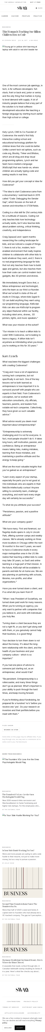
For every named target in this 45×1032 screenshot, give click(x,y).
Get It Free (35, 2)
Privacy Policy (31, 1001)
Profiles (26, 16)
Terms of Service (11, 1007)
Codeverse (25, 191)
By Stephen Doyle (9, 40)
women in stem (11, 730)
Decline (8, 1028)
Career (5, 16)
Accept (20, 1028)
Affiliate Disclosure (14, 1013)
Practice (38, 16)
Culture (15, 16)
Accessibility (34, 1013)
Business (6, 27)
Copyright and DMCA (32, 1007)
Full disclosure (21, 742)
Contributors (13, 1001)
